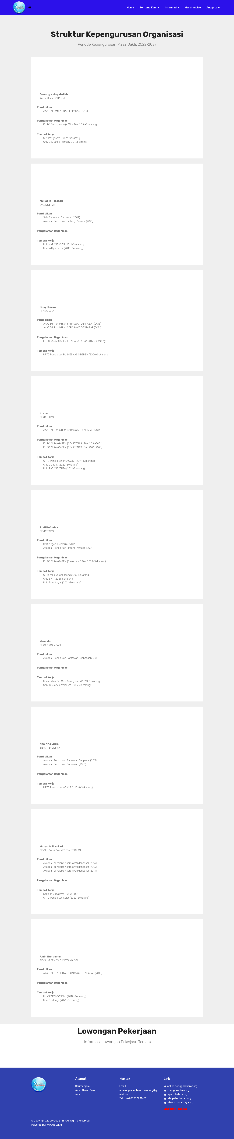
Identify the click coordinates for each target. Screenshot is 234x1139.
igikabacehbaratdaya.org (178, 1102)
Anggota (211, 7)
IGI (29, 7)
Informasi (170, 7)
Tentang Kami (148, 7)
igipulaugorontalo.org (176, 1090)
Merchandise (192, 7)
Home (130, 7)
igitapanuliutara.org (176, 1094)
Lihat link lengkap (175, 1108)
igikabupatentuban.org (177, 1098)
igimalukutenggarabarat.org (180, 1086)
